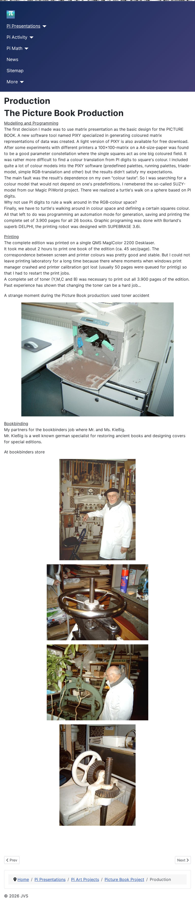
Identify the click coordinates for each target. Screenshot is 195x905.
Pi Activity (17, 37)
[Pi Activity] (30, 37)
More (12, 81)
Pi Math (14, 48)
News (12, 59)
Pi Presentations (23, 26)
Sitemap (15, 70)
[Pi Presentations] (43, 26)
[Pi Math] (25, 49)
